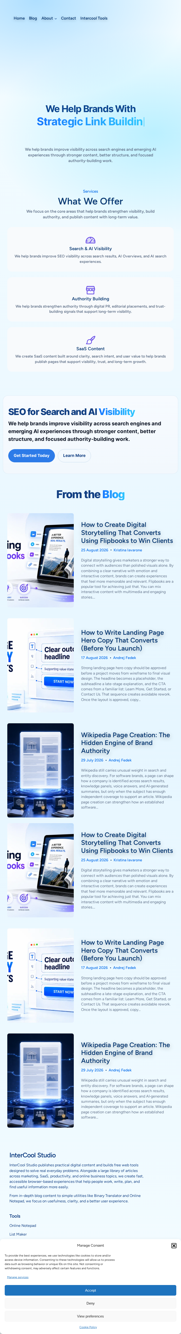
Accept (90, 1290)
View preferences (90, 1316)
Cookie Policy (88, 1327)
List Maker (18, 1234)
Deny (90, 1303)
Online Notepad (22, 1225)
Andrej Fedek (124, 657)
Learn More (74, 455)
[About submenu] (55, 18)
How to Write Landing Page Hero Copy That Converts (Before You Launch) (122, 640)
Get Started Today (31, 455)
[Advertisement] (90, 67)
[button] (174, 1245)
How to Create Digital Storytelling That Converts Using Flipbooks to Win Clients (127, 532)
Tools (14, 1216)
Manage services (18, 1277)
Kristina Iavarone (128, 550)
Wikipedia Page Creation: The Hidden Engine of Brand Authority (125, 743)
